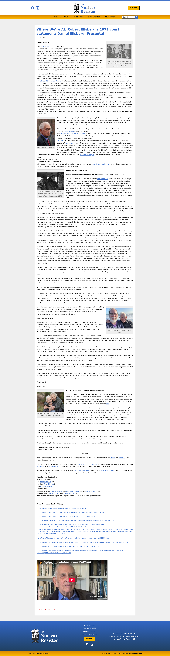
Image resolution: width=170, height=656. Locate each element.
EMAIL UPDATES (94, 17)
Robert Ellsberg (45, 482)
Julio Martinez (53, 493)
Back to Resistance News (49, 610)
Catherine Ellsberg (72, 491)
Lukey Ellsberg (91, 491)
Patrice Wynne (83, 464)
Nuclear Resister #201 (48, 46)
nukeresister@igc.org (89, 634)
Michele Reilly (53, 466)
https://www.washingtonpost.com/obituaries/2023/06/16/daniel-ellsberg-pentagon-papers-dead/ (70, 512)
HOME (55, 17)
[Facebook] (32, 8)
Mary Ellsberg (49, 484)
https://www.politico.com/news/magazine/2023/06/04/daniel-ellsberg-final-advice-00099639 (69, 546)
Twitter (112, 458)
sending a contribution (101, 164)
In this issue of (49, 81)
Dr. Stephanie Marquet (82, 470)
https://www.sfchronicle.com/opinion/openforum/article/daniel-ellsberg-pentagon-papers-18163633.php (73, 538)
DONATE (133, 8)
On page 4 (60, 141)
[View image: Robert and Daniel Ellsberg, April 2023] (119, 318)
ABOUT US (64, 17)
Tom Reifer (40, 466)
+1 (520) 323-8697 (89, 631)
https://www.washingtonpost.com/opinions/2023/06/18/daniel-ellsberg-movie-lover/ (66, 516)
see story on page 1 (87, 155)
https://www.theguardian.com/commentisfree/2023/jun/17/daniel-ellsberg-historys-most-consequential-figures (75, 520)
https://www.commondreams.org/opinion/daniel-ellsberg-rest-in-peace (61, 508)
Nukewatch (69, 143)
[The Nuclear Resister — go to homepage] (85, 7)
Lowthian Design (135, 653)
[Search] (136, 17)
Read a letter (69, 131)
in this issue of (72, 133)
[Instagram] (38, 8)
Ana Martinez (70, 493)
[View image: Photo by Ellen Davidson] (46, 132)
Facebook (122, 458)
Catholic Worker (102, 179)
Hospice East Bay (107, 470)
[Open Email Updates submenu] (102, 17)
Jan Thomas (93, 464)
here (107, 404)
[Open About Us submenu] (71, 17)
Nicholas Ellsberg (56, 491)
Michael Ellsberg (46, 486)
